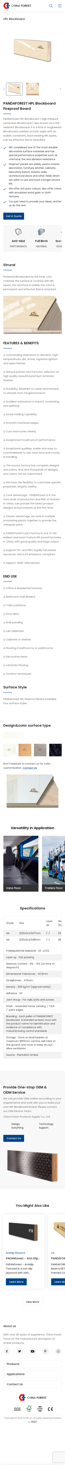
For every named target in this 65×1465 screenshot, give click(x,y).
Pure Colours (14, 735)
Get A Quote (14, 216)
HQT (34, 1422)
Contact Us (30, 768)
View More (32, 1302)
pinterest (45, 1351)
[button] (3, 89)
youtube (32, 1351)
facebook (6, 1351)
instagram (58, 1351)
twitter (19, 1351)
